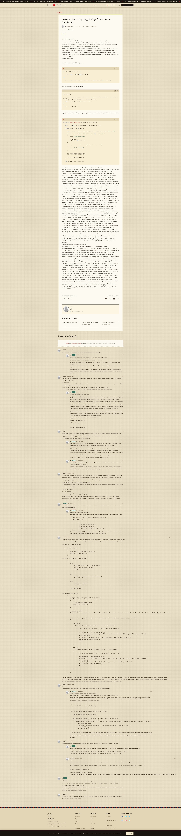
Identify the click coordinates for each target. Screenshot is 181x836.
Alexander (64, 350)
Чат (101, 5)
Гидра (76, 818)
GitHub (92, 828)
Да (64, 298)
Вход (118, 5)
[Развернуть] (118, 68)
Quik (63, 33)
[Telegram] (106, 299)
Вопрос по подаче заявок (108, 322)
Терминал (77, 821)
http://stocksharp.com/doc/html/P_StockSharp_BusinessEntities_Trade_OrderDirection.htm (84, 787)
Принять (130, 833)
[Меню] (49, 5)
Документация (93, 816)
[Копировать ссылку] (118, 299)
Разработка (95, 5)
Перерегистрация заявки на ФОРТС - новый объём (70, 323)
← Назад (59, 12)
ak (71, 309)
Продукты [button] (72, 5)
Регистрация (128, 5)
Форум (92, 818)
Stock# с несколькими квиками (90, 322)
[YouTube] (126, 820)
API (76, 826)
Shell (76, 823)
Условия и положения (111, 827)
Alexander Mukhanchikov (76, 357)
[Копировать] (115, 68)
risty (63, 537)
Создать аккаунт (76, 343)
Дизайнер (77, 816)
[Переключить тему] (114, 5)
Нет (70, 298)
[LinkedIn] (114, 299)
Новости (92, 823)
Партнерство (109, 825)
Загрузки (92, 826)
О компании (108, 816)
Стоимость (82, 5)
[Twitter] (110, 299)
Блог (88, 5)
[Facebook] (122, 816)
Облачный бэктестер (80, 828)
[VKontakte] (129, 820)
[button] (109, 5)
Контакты (108, 822)
